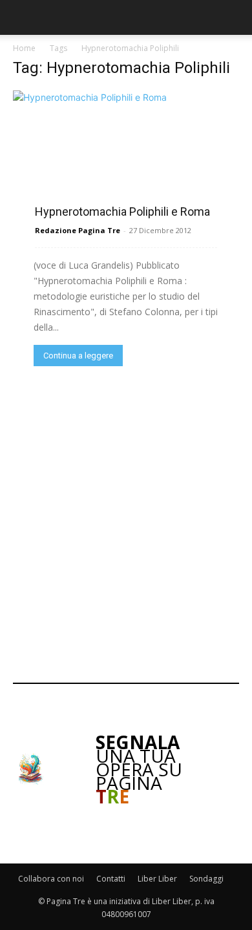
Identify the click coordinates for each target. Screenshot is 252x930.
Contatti (110, 878)
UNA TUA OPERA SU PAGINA (139, 769)
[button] (20, 17)
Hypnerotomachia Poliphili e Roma (122, 211)
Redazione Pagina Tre (77, 230)
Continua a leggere (78, 355)
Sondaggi (206, 878)
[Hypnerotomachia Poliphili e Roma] (126, 153)
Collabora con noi (51, 878)
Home (24, 48)
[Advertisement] (126, 523)
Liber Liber (157, 878)
